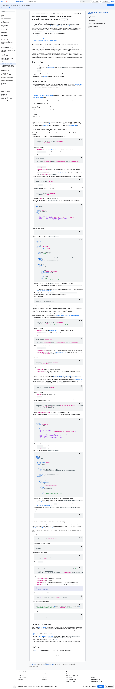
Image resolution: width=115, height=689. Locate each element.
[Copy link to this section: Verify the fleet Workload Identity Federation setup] (66, 522)
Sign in (112, 1)
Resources (21, 7)
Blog (91, 673)
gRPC (57, 639)
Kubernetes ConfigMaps (39, 38)
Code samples (69, 677)
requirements (46, 125)
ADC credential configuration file (47, 287)
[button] (8, 18)
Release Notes (44, 677)
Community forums (45, 673)
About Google (20, 686)
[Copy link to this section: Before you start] (44, 62)
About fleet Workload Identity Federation (42, 35)
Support (43, 675)
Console (96, 1)
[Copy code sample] (82, 140)
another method (37, 377)
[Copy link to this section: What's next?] (41, 647)
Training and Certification (71, 681)
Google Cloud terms (36, 686)
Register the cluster (38, 97)
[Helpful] (80, 14)
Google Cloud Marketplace (22, 677)
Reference (15, 7)
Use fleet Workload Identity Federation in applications (67, 315)
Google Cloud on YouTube (95, 679)
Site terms (30, 686)
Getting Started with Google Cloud (72, 675)
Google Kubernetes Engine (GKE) (10, 5)
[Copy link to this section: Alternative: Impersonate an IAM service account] (60, 306)
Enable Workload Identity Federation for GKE (43, 95)
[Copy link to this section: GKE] (35, 90)
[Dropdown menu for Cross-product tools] (37, 1)
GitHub (67, 673)
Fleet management (27, 5)
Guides (9, 7)
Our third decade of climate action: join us (49, 686)
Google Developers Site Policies (48, 664)
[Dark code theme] (80, 140)
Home (33, 13)
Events (92, 675)
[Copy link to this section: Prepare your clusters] (47, 81)
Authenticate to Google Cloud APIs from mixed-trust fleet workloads (58, 25)
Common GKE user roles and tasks (53, 31)
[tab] (34, 633)
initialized (45, 76)
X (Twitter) (93, 677)
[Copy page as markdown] (65, 19)
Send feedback (78, 16)
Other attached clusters (50, 123)
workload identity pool (61, 172)
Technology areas (19, 1)
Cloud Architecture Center (71, 679)
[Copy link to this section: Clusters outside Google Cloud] (50, 103)
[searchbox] (8, 11)
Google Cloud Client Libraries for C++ (46, 636)
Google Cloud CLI (51, 67)
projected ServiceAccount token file (44, 290)
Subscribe (101, 686)
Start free (110, 5)
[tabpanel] (57, 639)
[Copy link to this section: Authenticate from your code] (52, 624)
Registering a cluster (73, 125)
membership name (53, 149)
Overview (3, 7)
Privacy (25, 686)
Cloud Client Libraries (42, 627)
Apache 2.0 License (32, 664)
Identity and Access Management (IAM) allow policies (45, 40)
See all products (21, 673)
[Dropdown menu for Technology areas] (24, 1)
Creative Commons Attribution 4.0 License (62, 663)
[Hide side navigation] (14, 687)
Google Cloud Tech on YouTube (96, 681)
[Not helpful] (82, 14)
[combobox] (86, 1)
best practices (37, 650)
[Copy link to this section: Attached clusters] (43, 120)
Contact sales (20, 679)
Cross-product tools (31, 1)
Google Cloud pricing (21, 675)
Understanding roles (78, 379)
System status (44, 679)
